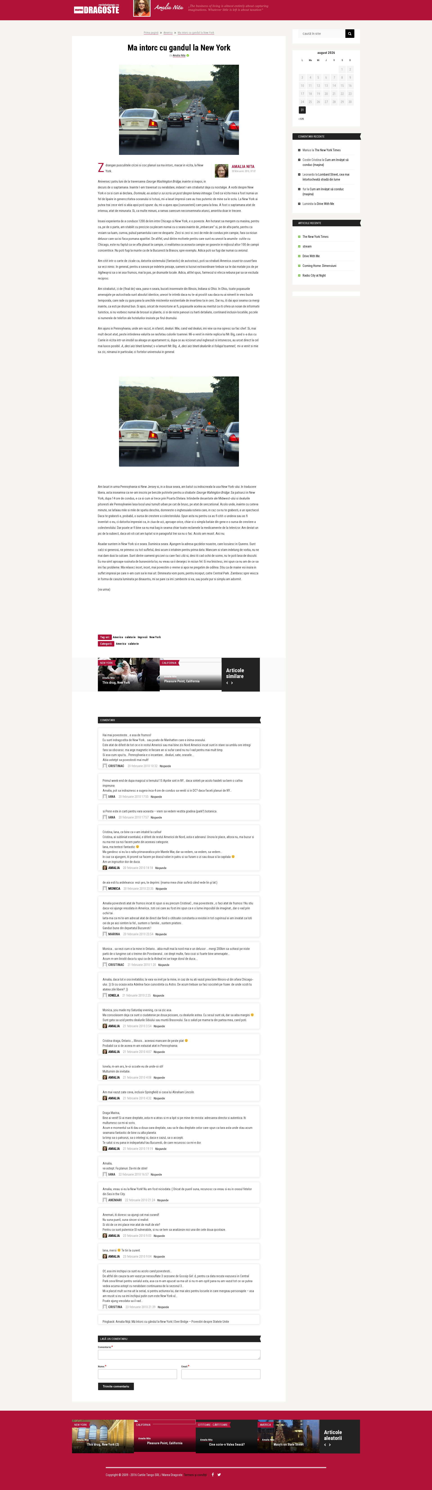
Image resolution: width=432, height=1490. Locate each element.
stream (307, 246)
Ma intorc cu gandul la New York (196, 32)
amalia (114, 868)
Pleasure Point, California (182, 681)
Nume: (102, 1366)
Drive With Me (325, 204)
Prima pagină (151, 32)
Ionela (113, 995)
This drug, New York (116, 682)
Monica (114, 889)
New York (155, 637)
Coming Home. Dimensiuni (319, 266)
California (169, 663)
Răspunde (165, 766)
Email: (185, 1366)
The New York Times (328, 150)
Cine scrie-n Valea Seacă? (227, 1444)
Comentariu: (105, 1347)
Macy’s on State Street (289, 1444)
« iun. (301, 119)
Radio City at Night (314, 275)
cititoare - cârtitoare (212, 1424)
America (168, 32)
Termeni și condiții (195, 1475)
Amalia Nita (169, 8)
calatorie (130, 637)
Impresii (142, 637)
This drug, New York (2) (103, 1444)
